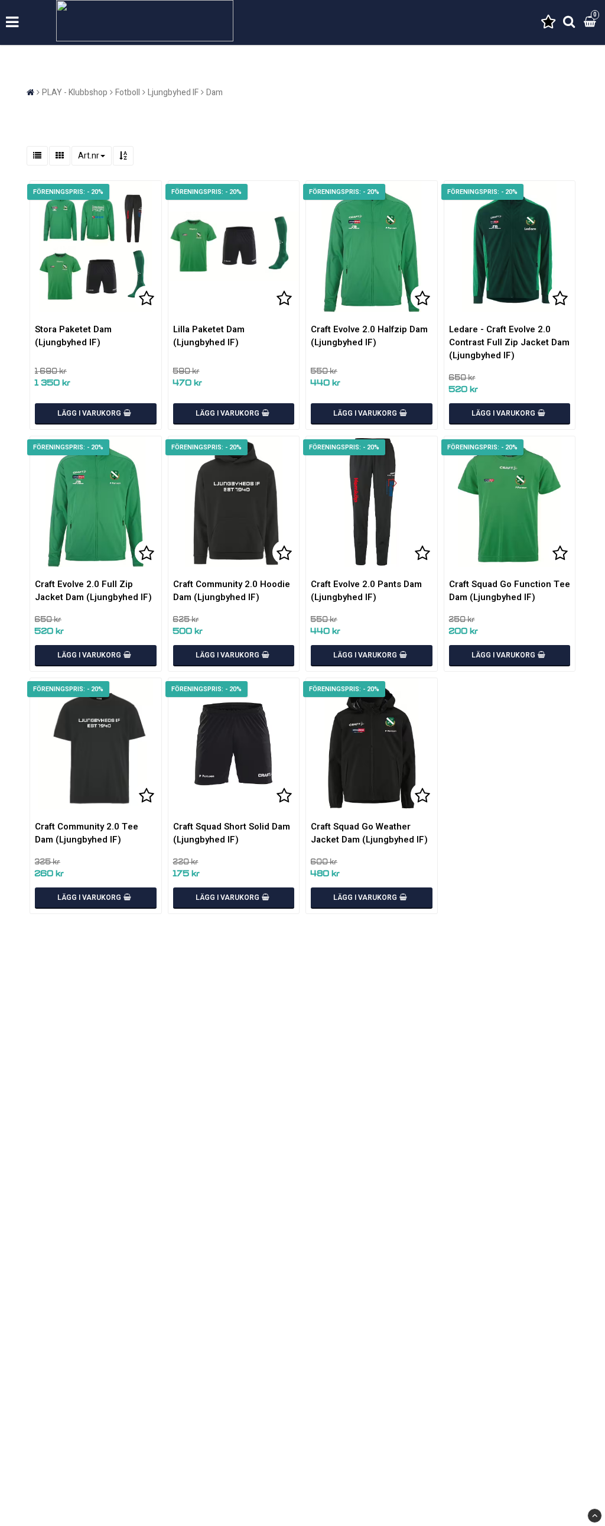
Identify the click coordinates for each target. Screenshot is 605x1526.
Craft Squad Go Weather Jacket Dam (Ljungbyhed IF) (369, 833)
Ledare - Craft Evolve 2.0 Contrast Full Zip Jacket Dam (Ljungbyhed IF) (509, 342)
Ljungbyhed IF (173, 92)
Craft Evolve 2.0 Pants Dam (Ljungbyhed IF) (366, 591)
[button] (548, 23)
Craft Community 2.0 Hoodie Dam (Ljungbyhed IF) (231, 591)
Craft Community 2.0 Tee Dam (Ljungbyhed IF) (86, 833)
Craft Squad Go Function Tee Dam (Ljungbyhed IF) (509, 591)
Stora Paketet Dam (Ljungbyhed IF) (73, 336)
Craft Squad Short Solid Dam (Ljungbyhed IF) (231, 833)
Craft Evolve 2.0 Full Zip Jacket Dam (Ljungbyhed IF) (93, 591)
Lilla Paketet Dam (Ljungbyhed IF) (209, 336)
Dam (214, 92)
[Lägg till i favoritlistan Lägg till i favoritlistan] (371, 246)
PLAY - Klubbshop (75, 92)
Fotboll (127, 92)
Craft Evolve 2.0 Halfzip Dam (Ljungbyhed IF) (369, 336)
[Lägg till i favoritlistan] (95, 246)
